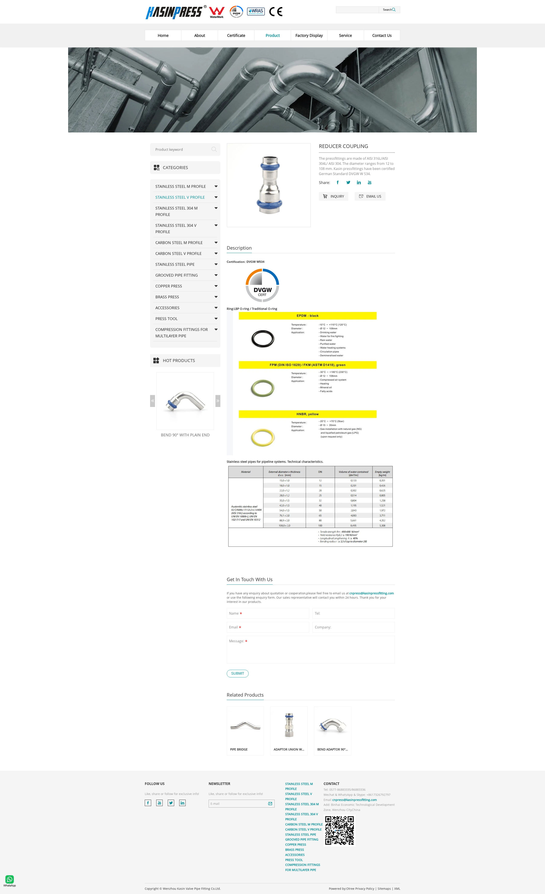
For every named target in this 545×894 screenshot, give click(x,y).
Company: (323, 627)
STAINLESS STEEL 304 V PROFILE (175, 228)
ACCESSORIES (167, 307)
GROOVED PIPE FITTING (176, 275)
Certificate (236, 35)
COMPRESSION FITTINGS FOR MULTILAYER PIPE (181, 332)
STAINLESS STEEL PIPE (175, 264)
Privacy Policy (364, 889)
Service (345, 35)
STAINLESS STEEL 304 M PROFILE (176, 211)
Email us (370, 196)
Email (235, 628)
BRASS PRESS (167, 296)
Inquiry (333, 196)
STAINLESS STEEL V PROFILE (180, 197)
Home (163, 35)
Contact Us (382, 35)
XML (397, 889)
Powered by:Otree (341, 889)
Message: (238, 641)
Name (235, 614)
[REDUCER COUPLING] (268, 185)
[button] (152, 401)
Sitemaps (384, 889)
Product (273, 35)
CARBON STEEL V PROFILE (178, 253)
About (199, 35)
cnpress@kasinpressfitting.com (371, 593)
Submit (237, 673)
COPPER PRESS (168, 286)
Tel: (317, 613)
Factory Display (309, 35)
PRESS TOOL (166, 318)
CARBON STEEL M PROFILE (179, 242)
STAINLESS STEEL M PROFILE (180, 186)
